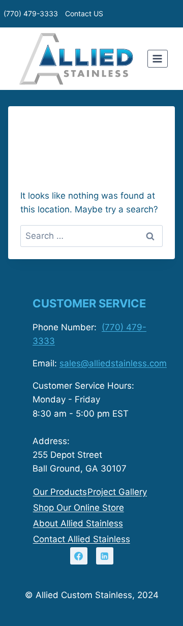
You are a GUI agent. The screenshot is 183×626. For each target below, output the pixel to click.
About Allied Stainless (78, 523)
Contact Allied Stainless (81, 539)
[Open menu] (157, 58)
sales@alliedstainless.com (113, 363)
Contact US (84, 13)
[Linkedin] (104, 556)
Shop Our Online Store (78, 508)
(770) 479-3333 (31, 13)
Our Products (60, 492)
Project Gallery (117, 492)
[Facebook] (78, 556)
